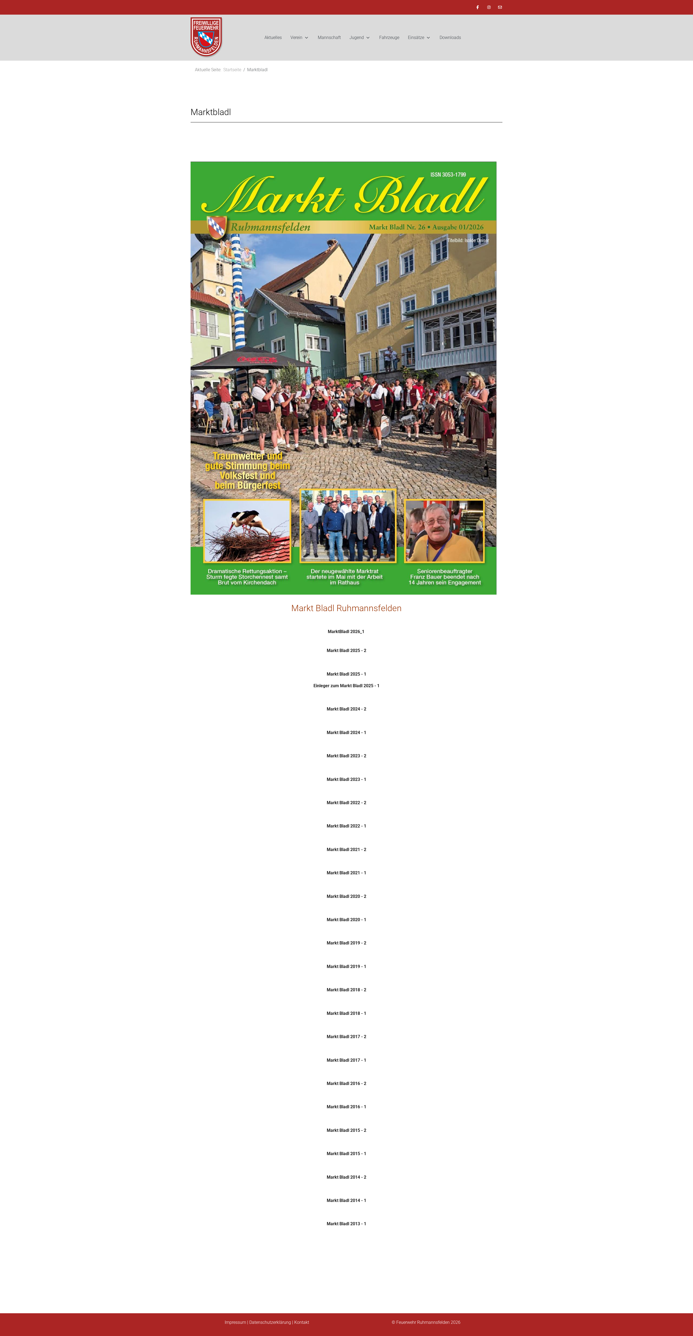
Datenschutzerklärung (270, 1322)
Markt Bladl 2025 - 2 (346, 650)
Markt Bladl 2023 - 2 (346, 755)
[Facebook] (477, 7)
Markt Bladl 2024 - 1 (346, 732)
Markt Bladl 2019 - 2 (346, 943)
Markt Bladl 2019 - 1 (346, 966)
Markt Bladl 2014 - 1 (346, 1200)
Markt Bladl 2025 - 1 (346, 674)
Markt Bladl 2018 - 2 (346, 989)
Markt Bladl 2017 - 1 (346, 1060)
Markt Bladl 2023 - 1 (346, 779)
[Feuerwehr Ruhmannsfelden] (207, 37)
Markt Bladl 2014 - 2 (346, 1177)
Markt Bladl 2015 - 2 (346, 1130)
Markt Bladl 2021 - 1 (346, 872)
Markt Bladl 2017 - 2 (346, 1036)
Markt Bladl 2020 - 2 (346, 896)
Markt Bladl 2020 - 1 (346, 919)
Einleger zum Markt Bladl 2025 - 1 (346, 685)
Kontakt (301, 1322)
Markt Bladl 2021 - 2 (346, 849)
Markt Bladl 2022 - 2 (346, 802)
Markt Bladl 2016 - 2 (346, 1083)
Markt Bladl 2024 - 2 (346, 709)
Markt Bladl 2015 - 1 (346, 1153)
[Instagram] (488, 7)
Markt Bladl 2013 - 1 (346, 1223)
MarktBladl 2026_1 (346, 631)
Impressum (235, 1322)
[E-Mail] (500, 7)
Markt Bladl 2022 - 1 (346, 826)
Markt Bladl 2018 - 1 (346, 1013)
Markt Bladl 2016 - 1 (346, 1106)
